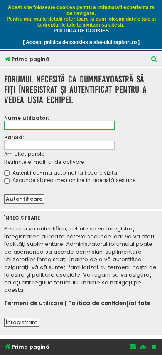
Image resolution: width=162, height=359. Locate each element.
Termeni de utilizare (33, 303)
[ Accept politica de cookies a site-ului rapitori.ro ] (81, 42)
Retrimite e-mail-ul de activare (44, 162)
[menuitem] (154, 59)
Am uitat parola (24, 154)
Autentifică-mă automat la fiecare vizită (64, 172)
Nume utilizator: (26, 117)
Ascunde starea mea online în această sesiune (73, 180)
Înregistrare (22, 322)
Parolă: (14, 137)
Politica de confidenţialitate (109, 303)
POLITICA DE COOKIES (81, 31)
